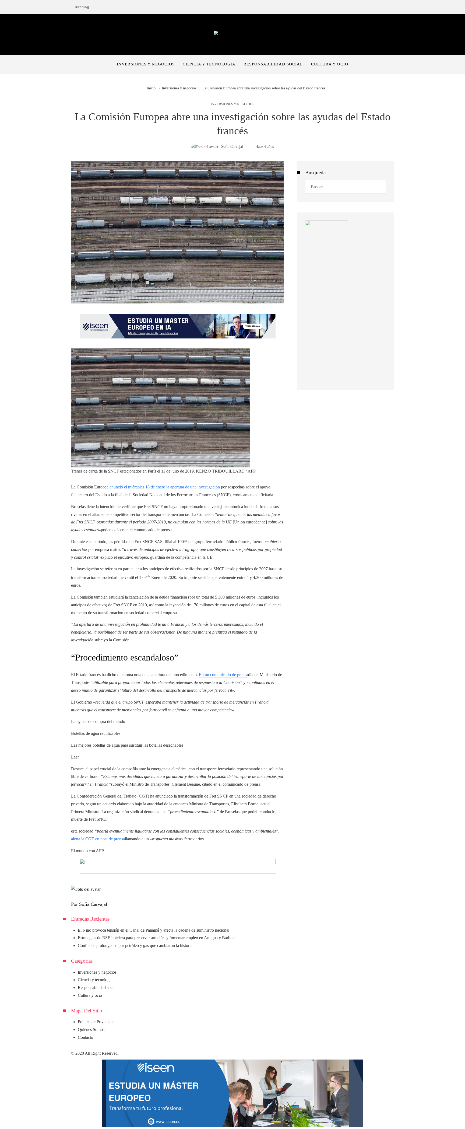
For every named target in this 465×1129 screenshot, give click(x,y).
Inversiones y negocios (232, 104)
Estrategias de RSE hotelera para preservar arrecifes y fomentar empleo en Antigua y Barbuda (157, 937)
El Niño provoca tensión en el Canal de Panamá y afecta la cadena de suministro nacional (153, 930)
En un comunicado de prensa (223, 674)
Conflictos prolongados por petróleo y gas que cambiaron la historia (135, 945)
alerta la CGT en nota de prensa (98, 839)
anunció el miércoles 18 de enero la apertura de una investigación (165, 487)
